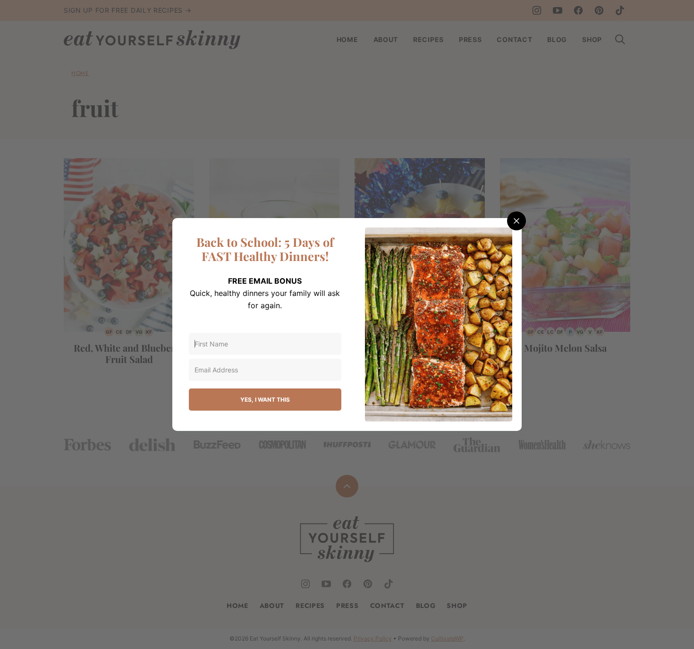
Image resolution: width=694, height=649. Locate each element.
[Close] (516, 220)
